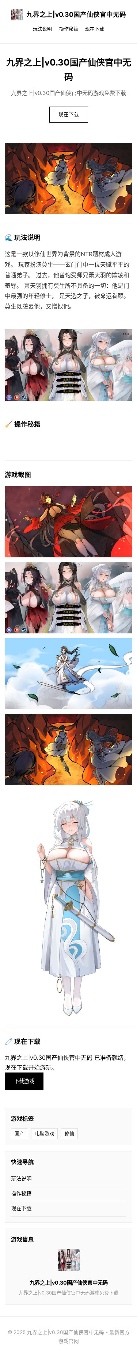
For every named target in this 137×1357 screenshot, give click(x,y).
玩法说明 (42, 29)
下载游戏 (24, 1081)
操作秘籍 (68, 29)
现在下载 (94, 29)
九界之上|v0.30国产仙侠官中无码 (76, 14)
